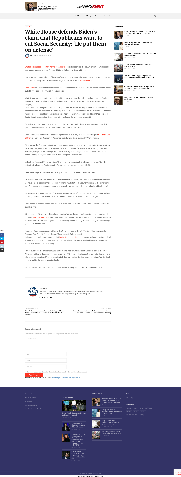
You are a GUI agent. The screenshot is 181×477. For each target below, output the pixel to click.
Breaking (129, 398)
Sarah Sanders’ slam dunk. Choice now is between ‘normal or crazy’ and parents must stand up (92, 312)
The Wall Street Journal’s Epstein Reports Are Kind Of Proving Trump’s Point (139, 87)
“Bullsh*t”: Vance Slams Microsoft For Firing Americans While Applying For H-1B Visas (139, 77)
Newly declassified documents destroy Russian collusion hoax (138, 43)
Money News (127, 81)
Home (69, 16)
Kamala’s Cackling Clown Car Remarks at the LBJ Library (78, 425)
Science (143, 411)
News (150, 408)
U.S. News (79, 16)
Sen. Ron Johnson (40, 217)
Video (141, 414)
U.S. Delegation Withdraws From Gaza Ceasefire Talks (137, 65)
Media (135, 408)
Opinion (126, 46)
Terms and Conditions (85, 476)
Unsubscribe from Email (33, 409)
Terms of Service (30, 397)
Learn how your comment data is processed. (65, 378)
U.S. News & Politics (129, 57)
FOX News (34, 56)
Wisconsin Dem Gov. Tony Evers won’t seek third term (139, 98)
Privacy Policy (29, 401)
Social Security (86, 80)
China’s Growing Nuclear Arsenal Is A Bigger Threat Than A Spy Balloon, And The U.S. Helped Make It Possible (44, 313)
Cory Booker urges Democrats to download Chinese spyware (140, 54)
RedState (64, 417)
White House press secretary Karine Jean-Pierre (45, 67)
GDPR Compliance (31, 405)
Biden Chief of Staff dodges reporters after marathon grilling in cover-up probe (47, 8)
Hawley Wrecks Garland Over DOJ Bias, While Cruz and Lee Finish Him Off (78, 455)
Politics (97, 16)
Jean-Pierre (30, 88)
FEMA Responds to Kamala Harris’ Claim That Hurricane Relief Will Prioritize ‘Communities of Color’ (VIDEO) (78, 440)
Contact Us (108, 16)
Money (88, 16)
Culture (128, 408)
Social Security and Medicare (71, 237)
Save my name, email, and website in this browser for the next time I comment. (57, 372)
